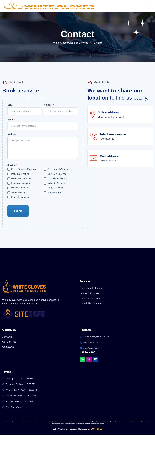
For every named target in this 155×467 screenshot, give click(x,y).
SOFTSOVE (96, 429)
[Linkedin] (95, 359)
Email (11, 119)
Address (11, 134)
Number (49, 104)
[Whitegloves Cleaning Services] (49, 6)
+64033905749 (90, 342)
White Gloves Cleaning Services (70, 43)
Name (10, 104)
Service (12, 165)
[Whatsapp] (82, 359)
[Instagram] (89, 359)
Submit (18, 211)
